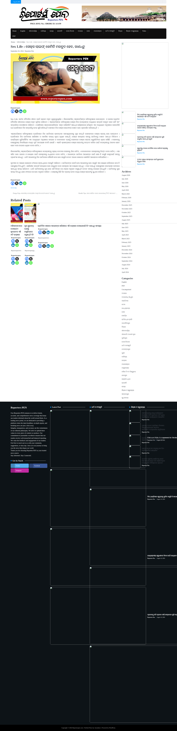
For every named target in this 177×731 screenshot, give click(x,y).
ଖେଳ (88, 31)
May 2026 (125, 186)
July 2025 (125, 224)
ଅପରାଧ (80, 31)
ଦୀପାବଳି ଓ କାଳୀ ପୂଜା (128, 334)
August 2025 (126, 220)
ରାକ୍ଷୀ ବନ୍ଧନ (126, 379)
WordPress (112, 728)
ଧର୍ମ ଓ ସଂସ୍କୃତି (110, 31)
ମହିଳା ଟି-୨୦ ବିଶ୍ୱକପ (129, 372)
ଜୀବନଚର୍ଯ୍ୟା (33, 31)
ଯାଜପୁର (124, 375)
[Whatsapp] (24, 111)
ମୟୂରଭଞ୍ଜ (125, 368)
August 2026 (126, 175)
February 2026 (126, 198)
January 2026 (126, 201)
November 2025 (127, 209)
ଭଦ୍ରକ (124, 360)
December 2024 (127, 250)
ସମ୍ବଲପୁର (125, 394)
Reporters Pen (29, 51)
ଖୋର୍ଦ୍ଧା (124, 316)
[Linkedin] (20, 111)
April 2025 (125, 235)
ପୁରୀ (123, 353)
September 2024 (127, 261)
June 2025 (125, 227)
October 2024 (126, 257)
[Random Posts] (160, 2)
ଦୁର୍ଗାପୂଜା (124, 338)
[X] (16, 111)
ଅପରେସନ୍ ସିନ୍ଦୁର (127, 297)
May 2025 (125, 231)
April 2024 (125, 272)
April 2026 (125, 190)
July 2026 (125, 179)
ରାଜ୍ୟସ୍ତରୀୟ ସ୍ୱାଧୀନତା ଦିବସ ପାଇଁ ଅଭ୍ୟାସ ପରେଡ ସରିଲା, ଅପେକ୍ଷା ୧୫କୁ (151, 127)
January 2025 (126, 246)
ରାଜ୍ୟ (51, 31)
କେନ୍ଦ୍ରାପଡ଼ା (126, 308)
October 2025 (126, 212)
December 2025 (127, 205)
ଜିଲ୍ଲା (120, 31)
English (22, 31)
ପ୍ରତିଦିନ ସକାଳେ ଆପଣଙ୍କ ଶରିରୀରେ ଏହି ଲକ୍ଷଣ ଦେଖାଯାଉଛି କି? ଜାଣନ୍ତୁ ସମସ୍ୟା (69, 226)
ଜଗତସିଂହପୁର (126, 323)
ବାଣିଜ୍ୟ (43, 31)
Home (14, 31)
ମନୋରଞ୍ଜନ (98, 31)
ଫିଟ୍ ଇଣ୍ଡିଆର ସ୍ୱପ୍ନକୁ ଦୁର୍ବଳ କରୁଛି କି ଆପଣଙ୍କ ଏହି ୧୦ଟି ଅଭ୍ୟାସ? (149, 115)
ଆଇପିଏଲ (125, 301)
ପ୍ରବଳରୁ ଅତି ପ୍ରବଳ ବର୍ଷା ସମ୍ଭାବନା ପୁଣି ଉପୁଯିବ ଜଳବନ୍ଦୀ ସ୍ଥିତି (150, 138)
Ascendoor (98, 728)
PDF (14, 36)
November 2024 (127, 253)
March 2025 (126, 239)
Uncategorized (126, 289)
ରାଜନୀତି (59, 31)
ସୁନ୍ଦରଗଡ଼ (125, 398)
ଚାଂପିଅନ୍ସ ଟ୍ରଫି (127, 319)
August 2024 (126, 265)
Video (144, 31)
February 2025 (126, 242)
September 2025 (127, 216)
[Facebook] (12, 111)
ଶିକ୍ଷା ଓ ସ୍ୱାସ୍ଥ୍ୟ (132, 31)
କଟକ (123, 304)
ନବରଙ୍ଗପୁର (126, 349)
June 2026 (125, 183)
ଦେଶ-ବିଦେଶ (70, 31)
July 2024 (125, 268)
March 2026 (126, 194)
